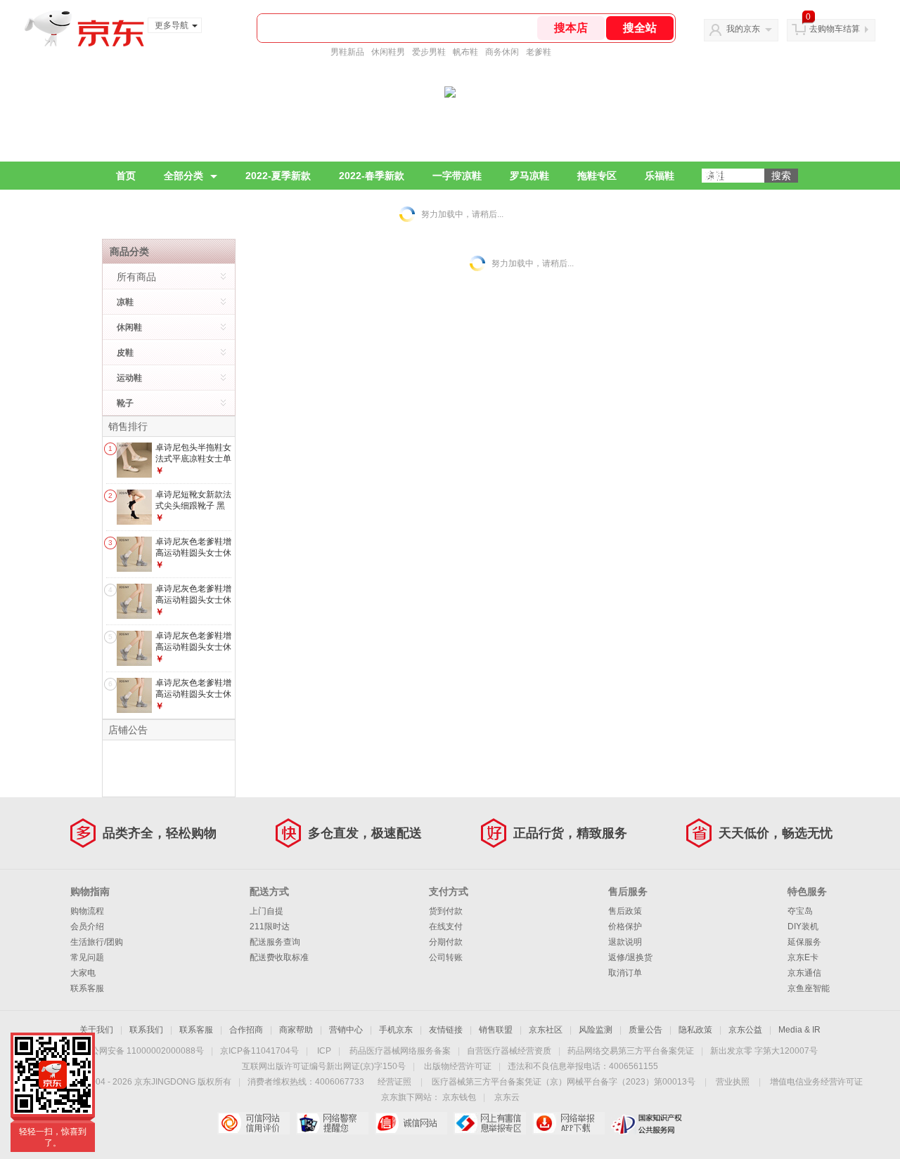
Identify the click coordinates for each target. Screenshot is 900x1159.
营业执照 (733, 1082)
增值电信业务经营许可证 (816, 1082)
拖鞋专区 (597, 175)
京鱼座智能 (809, 988)
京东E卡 (803, 957)
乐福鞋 (659, 175)
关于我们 (96, 1030)
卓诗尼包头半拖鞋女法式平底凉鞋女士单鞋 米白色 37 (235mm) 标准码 (193, 464)
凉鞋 (125, 302)
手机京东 (396, 1030)
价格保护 (625, 926)
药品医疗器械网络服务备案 (400, 1051)
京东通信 (804, 973)
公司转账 (446, 957)
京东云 (507, 1097)
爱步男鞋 (429, 52)
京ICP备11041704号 (259, 1051)
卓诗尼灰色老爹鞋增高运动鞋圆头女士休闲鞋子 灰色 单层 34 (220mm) (193, 558)
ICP (324, 1051)
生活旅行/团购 (96, 942)
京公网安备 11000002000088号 (143, 1051)
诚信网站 (411, 1123)
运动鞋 (129, 378)
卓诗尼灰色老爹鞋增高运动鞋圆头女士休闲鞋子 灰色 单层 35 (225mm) (193, 605)
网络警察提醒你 (332, 1123)
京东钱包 (459, 1097)
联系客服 (87, 988)
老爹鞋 (538, 52)
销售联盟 (496, 1030)
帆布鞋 (465, 52)
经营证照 (394, 1082)
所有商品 (136, 276)
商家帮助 (296, 1030)
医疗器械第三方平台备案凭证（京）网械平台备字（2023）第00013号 (563, 1082)
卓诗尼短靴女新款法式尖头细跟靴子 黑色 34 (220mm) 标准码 (193, 511)
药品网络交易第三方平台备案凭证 (630, 1051)
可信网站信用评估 (253, 1123)
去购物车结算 (834, 29)
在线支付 (446, 926)
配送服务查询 (275, 942)
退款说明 (625, 942)
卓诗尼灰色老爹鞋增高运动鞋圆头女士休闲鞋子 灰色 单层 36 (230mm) (193, 652)
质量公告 (645, 1030)
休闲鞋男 (388, 52)
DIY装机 (803, 926)
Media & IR (799, 1030)
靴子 (125, 403)
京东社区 (545, 1030)
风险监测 (595, 1030)
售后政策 (625, 911)
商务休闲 (502, 52)
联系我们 (146, 1030)
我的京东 (743, 29)
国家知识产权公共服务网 (647, 1123)
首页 (126, 175)
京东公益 (745, 1030)
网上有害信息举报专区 (490, 1123)
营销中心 (346, 1030)
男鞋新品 (347, 52)
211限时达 (270, 926)
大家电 (83, 973)
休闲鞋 (129, 327)
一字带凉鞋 (457, 175)
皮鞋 (125, 353)
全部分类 (183, 175)
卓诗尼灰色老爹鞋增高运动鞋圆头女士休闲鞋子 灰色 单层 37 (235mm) (193, 699)
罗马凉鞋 (529, 175)
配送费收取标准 (279, 957)
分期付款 (446, 942)
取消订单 (625, 973)
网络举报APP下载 (568, 1123)
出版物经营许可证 (457, 1066)
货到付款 (446, 911)
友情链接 (446, 1030)
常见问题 (87, 957)
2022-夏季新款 (278, 175)
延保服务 (804, 942)
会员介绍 (87, 926)
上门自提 (266, 911)
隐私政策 (695, 1030)
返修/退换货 (630, 957)
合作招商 (246, 1030)
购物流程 (87, 911)
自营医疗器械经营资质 (509, 1051)
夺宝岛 (800, 911)
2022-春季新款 (371, 175)
